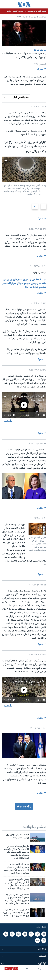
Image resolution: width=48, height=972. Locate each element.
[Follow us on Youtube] (24, 933)
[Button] (42, 70)
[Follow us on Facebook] (43, 933)
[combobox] (16, 97)
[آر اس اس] (5, 933)
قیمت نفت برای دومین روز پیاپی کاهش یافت (26, 11)
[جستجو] (39, 968)
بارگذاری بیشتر (24, 806)
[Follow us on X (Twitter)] (31, 933)
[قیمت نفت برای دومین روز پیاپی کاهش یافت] (37, 837)
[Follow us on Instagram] (18, 933)
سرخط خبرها (40, 50)
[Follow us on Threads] (12, 933)
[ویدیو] (27, 968)
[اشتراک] (37, 940)
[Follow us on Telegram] (37, 933)
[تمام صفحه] (33, 415)
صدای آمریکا (36, 400)
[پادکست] (43, 940)
